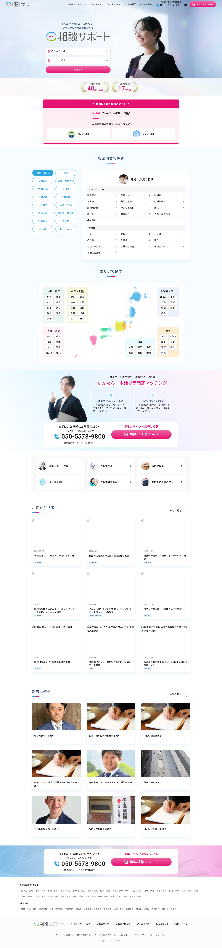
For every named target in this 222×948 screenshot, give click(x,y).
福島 (163, 313)
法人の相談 (148, 134)
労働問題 (69, 909)
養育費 (90, 201)
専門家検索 (158, 466)
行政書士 (91, 240)
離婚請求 (91, 195)
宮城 (172, 302)
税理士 (157, 240)
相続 (91, 668)
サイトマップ (161, 935)
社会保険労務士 (95, 246)
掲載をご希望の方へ (162, 482)
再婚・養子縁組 (162, 213)
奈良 (140, 352)
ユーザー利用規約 (63, 935)
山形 (172, 307)
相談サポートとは (77, 4)
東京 (163, 336)
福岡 (49, 336)
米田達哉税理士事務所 (100, 829)
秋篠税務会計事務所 (44, 735)
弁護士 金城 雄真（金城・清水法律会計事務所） (55, 784)
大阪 (131, 347)
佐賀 (58, 336)
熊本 (58, 341)
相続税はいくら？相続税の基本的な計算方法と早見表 (110, 663)
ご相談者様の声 (112, 4)
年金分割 (91, 219)
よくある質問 (130, 4)
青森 (172, 296)
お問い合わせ (181, 924)
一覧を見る (176, 694)
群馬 (163, 352)
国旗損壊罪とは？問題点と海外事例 (52, 661)
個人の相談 (83, 134)
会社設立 (108, 909)
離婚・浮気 (26, 909)
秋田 (163, 307)
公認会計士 (126, 240)
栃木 (172, 347)
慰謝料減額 (92, 207)
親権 (156, 207)
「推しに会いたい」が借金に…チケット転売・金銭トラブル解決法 (110, 610)
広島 (49, 296)
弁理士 (124, 234)
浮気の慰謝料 (127, 207)
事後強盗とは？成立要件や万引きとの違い (55, 555)
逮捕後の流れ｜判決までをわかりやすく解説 (165, 557)
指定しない (66, 229)
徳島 (58, 307)
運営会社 (123, 935)
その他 (173, 909)
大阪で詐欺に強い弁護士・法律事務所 (163, 608)
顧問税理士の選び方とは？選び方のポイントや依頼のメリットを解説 (55, 610)
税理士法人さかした (154, 782)
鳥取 (58, 302)
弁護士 (90, 234)
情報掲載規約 (82, 935)
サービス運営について (104, 935)
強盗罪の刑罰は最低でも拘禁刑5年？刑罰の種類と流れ (165, 663)
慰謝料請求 (160, 201)
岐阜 (73, 302)
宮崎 (58, 347)
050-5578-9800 (173, 5)
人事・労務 (119, 909)
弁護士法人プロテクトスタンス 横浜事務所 (110, 782)
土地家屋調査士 (128, 246)
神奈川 (172, 336)
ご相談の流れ (95, 4)
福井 (82, 313)
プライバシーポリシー (140, 935)
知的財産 (130, 909)
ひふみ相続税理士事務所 (46, 829)
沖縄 (58, 352)
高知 (49, 318)
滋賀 (131, 352)
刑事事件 (38, 562)
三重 (82, 302)
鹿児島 (49, 352)
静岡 (82, 296)
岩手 (163, 302)
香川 (49, 313)
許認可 (165, 909)
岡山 (58, 296)
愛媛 (58, 313)
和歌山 (149, 352)
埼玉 (163, 341)
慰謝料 (157, 195)
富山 (73, 318)
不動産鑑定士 (94, 252)
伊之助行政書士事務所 (155, 829)
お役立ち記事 (146, 4)
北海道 (163, 296)
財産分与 (125, 195)
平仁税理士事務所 (153, 735)
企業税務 (38, 615)
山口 (49, 302)
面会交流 (91, 213)
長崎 (49, 341)
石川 (82, 318)
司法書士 (158, 234)
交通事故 (43, 909)
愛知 (73, 296)
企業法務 (87, 909)
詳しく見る (176, 510)
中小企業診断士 (162, 246)
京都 (140, 347)
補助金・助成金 (143, 909)
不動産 (78, 909)
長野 (73, 307)
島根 (49, 307)
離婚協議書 (126, 201)
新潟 (73, 313)
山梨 (82, 307)
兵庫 (149, 347)
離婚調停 (125, 213)
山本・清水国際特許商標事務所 (104, 735)
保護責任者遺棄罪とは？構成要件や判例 (109, 555)
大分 (49, 347)
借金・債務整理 (95, 615)
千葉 (172, 341)
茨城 (163, 347)
